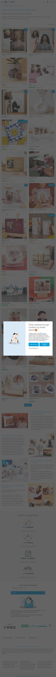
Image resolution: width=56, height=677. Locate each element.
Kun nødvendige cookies (44, 344)
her (45, 340)
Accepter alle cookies (33, 344)
